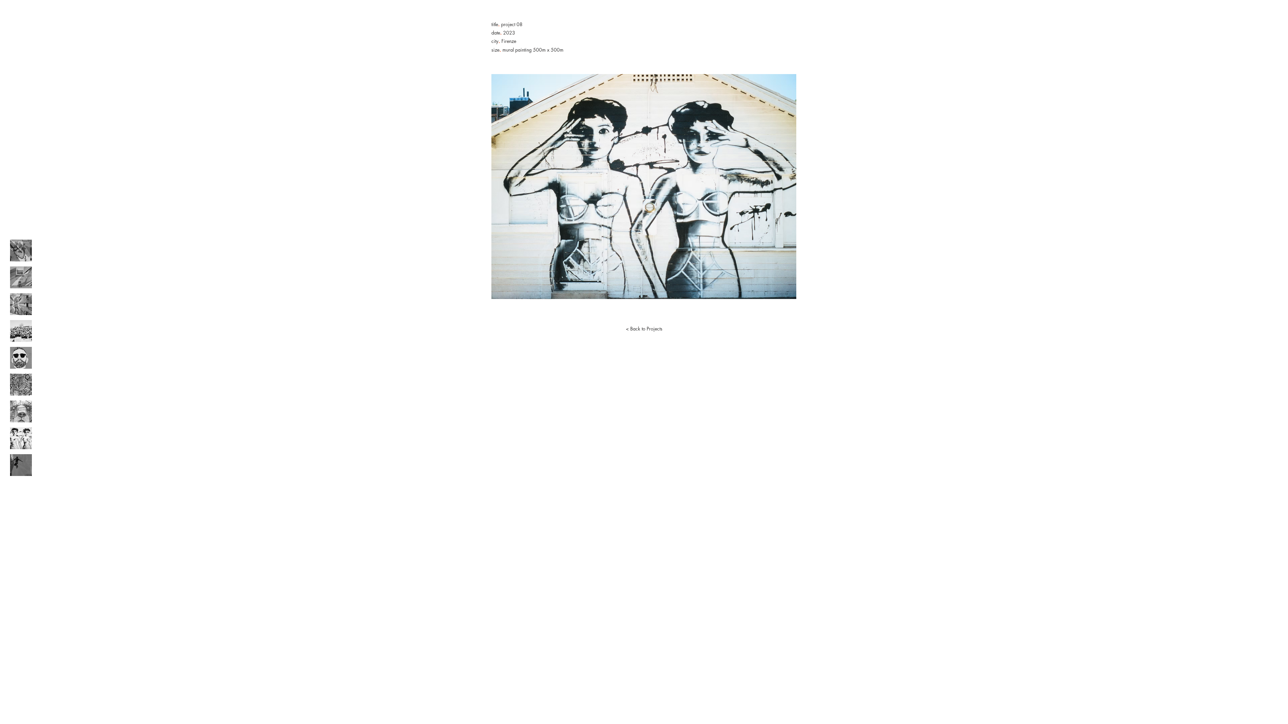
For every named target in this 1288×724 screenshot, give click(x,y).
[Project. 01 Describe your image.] (21, 250)
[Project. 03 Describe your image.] (21, 304)
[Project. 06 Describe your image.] (21, 385)
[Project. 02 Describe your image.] (21, 277)
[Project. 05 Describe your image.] (21, 358)
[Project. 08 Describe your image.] (21, 438)
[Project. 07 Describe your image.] (21, 411)
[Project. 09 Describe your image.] (21, 465)
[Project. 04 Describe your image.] (21, 331)
